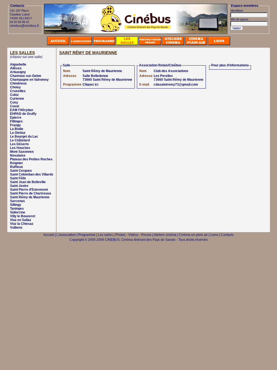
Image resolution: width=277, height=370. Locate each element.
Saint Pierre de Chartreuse (30, 193)
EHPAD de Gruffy (23, 114)
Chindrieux (18, 83)
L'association (66, 235)
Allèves (16, 68)
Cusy (14, 102)
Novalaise (17, 155)
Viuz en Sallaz (20, 220)
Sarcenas (17, 201)
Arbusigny (18, 72)
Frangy (15, 125)
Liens (214, 235)
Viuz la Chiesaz (21, 224)
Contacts (227, 235)
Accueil (48, 235)
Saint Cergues (21, 171)
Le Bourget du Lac (24, 136)
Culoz (14, 95)
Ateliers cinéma (165, 235)
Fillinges (16, 121)
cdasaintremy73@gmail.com (176, 84)
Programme (86, 235)
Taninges (17, 208)
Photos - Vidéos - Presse (133, 235)
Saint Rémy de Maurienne (30, 197)
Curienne (17, 98)
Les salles (105, 235)
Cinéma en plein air (193, 235)
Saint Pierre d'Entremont (29, 190)
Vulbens (16, 227)
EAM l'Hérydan (21, 110)
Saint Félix (18, 178)
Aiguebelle (18, 64)
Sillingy (15, 205)
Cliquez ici (90, 84)
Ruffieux (16, 167)
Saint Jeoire (19, 186)
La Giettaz (17, 133)
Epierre (15, 117)
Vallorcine (17, 212)
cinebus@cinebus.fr (24, 26)
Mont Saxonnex (22, 152)
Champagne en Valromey (29, 80)
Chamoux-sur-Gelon (25, 76)
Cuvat (14, 106)
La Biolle (16, 129)
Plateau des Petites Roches (31, 159)
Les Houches (20, 148)
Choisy (15, 87)
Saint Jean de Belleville (28, 182)
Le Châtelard (20, 140)
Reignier (16, 163)
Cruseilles (18, 91)
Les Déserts (19, 144)
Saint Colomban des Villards (31, 174)
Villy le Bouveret (22, 216)
